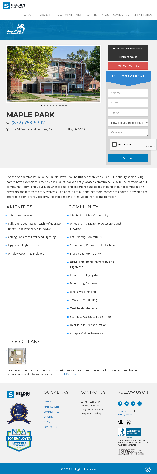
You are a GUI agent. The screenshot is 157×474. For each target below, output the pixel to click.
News (105, 15)
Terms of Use (125, 411)
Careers (92, 15)
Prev (11, 73)
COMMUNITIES (51, 411)
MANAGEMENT (51, 406)
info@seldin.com (70, 374)
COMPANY (49, 401)
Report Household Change (128, 48)
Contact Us (121, 15)
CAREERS (48, 416)
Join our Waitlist (128, 65)
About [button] (28, 15)
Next (96, 73)
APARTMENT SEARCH (69, 15)
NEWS (47, 421)
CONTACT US (50, 426)
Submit (128, 158)
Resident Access (128, 57)
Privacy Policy (125, 414)
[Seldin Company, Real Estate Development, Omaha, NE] (129, 433)
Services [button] (45, 15)
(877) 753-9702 (28, 122)
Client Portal (143, 15)
